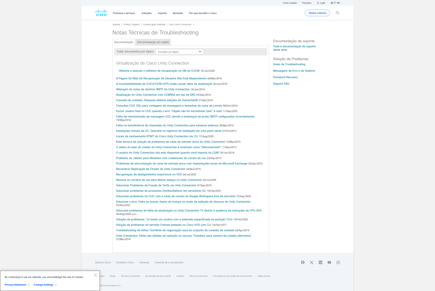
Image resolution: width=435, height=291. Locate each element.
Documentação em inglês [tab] (153, 42)
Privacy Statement (15, 284)
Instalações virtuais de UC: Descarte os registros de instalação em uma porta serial (169, 130)
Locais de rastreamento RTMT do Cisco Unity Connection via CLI (157, 136)
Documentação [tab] (123, 42)
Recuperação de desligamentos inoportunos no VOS (149, 174)
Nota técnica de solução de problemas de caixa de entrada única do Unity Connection (170, 141)
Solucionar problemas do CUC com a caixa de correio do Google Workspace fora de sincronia (175, 196)
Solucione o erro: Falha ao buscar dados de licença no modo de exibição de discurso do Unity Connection (183, 201)
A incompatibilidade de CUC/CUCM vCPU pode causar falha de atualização (164, 83)
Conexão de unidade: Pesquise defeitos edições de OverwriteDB (157, 100)
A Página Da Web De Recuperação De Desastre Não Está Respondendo (161, 78)
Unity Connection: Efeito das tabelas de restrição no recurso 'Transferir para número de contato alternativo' (183, 235)
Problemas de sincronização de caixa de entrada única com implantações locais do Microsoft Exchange (181, 163)
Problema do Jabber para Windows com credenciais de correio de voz (161, 158)
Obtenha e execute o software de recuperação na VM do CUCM (159, 70)
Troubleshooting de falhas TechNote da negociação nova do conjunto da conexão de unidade (175, 230)
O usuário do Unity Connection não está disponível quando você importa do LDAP (167, 152)
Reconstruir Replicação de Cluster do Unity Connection (150, 169)
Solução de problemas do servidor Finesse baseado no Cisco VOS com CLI (163, 224)
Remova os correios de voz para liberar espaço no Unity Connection (159, 179)
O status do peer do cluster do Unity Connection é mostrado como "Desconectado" (168, 147)
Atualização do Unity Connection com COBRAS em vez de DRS (155, 94)
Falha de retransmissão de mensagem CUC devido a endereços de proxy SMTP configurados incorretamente (185, 116)
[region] (50, 281)
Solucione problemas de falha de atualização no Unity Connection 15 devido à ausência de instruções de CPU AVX (189, 210)
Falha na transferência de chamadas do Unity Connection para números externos (167, 125)
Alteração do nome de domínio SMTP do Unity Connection (153, 89)
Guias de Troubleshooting (289, 64)
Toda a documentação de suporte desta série (294, 48)
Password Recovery (285, 77)
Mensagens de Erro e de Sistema (294, 70)
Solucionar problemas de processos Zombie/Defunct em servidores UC (161, 190)
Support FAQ (281, 83)
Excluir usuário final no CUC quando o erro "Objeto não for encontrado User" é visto (169, 111)
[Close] (95, 275)
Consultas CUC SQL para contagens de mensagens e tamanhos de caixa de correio (169, 105)
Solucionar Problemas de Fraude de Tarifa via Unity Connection (156, 185)
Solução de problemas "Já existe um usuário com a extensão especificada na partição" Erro (174, 219)
